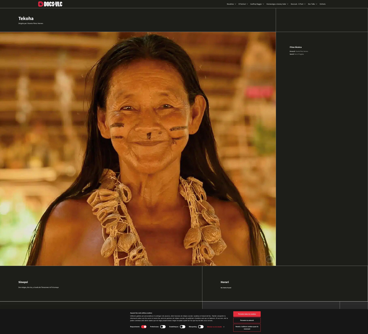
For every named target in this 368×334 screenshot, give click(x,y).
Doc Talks (311, 4)
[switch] (163, 326)
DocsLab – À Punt (297, 4)
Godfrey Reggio (256, 4)
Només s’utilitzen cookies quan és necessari (247, 328)
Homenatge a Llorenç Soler (276, 4)
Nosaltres (230, 4)
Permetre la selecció (247, 320)
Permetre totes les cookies (247, 314)
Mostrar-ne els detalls (214, 327)
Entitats (323, 4)
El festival (242, 4)
